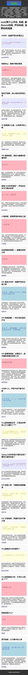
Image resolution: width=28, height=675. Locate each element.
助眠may (4, 87)
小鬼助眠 (4, 243)
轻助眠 (11, 13)
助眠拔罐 (4, 347)
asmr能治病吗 (8, 10)
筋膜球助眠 (4, 382)
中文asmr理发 (9, 9)
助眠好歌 (11, 16)
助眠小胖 (4, 512)
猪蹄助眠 (4, 179)
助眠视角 (17, 12)
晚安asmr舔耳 (5, 570)
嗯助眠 (17, 9)
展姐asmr (4, 311)
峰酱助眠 (4, 275)
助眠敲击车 (4, 448)
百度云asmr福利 (9, 12)
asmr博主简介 (17, 15)
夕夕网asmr (19, 13)
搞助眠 (23, 12)
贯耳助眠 (4, 666)
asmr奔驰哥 (4, 210)
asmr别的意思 (5, 57)
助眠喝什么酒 (5, 149)
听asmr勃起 (5, 13)
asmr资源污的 (17, 10)
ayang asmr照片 (6, 478)
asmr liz (3, 416)
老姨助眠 (18, 16)
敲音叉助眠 (4, 118)
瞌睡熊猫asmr (8, 15)
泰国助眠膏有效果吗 (15, 7)
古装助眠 (4, 542)
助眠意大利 (4, 606)
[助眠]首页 (4, 7)
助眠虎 (3, 633)
